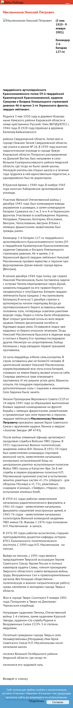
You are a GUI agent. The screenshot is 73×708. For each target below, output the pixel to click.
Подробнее (36, 701)
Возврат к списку (15, 679)
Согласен (57, 702)
